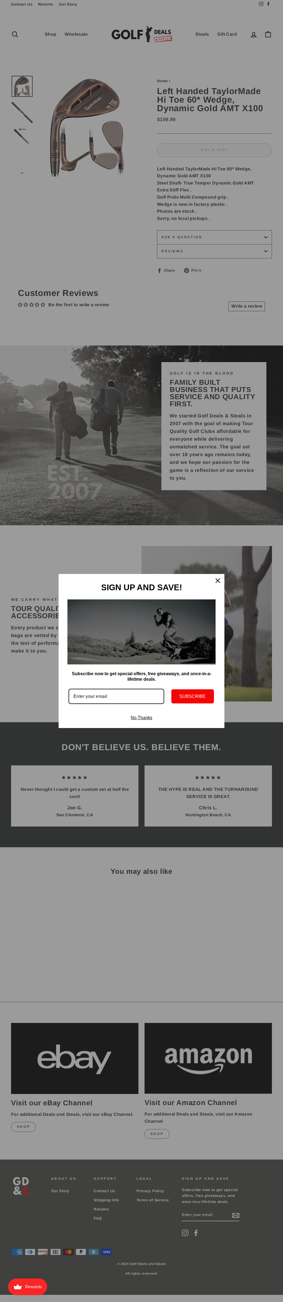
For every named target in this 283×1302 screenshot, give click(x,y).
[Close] (217, 580)
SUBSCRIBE (192, 696)
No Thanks (141, 717)
